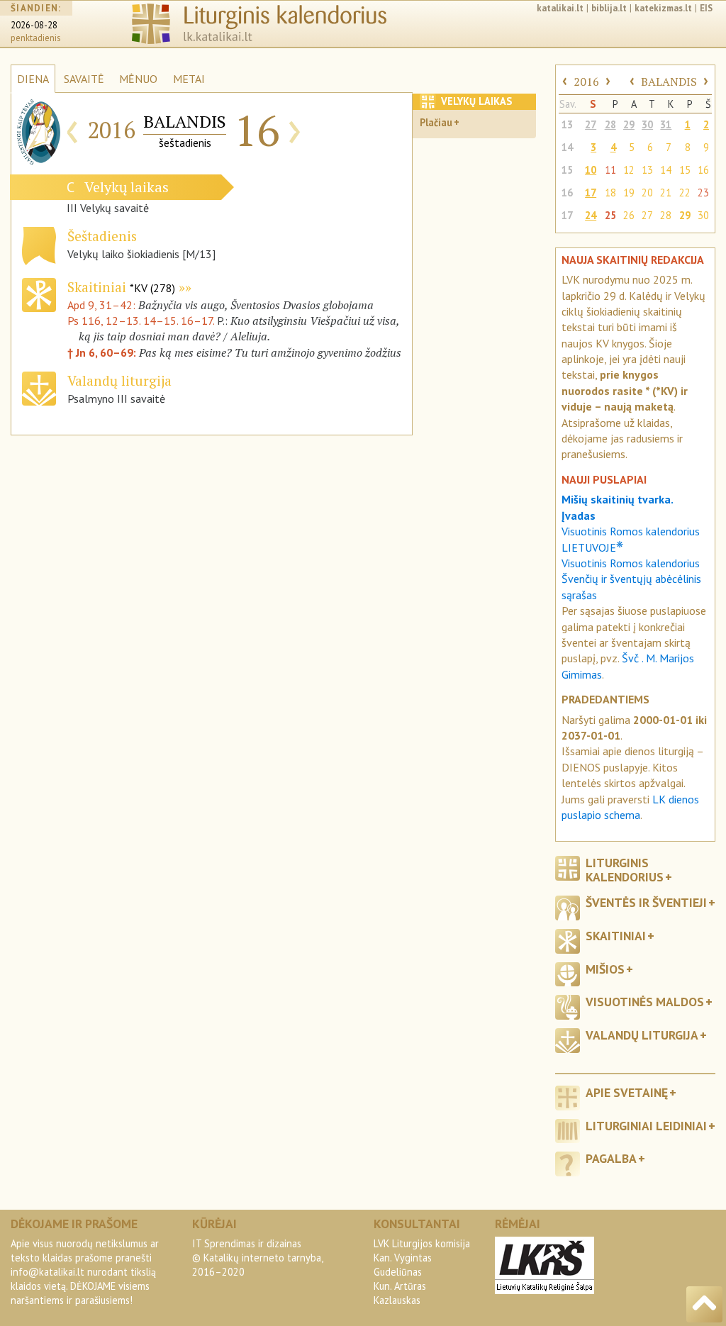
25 (610, 215)
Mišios (605, 969)
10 (590, 170)
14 (567, 147)
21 (665, 192)
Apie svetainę (627, 1092)
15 (567, 170)
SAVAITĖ (84, 79)
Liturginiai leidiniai (646, 1126)
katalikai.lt (560, 8)
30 (647, 124)
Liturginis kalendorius (625, 869)
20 (647, 192)
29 (629, 124)
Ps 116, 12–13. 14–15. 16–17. (140, 320)
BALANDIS (669, 81)
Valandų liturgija (642, 1035)
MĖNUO (138, 79)
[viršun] (704, 1304)
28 (610, 124)
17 (590, 192)
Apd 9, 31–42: (102, 305)
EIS (706, 8)
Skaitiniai (121, 287)
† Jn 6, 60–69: (103, 352)
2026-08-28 (34, 25)
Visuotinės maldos (645, 1001)
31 (665, 124)
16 (703, 170)
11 (610, 170)
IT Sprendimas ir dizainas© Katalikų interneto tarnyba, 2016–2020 (257, 1257)
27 (590, 124)
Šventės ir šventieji (646, 902)
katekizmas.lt (663, 8)
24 (590, 215)
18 (610, 192)
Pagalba (611, 1158)
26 (629, 215)
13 (567, 124)
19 (629, 192)
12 (629, 170)
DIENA (33, 79)
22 (685, 192)
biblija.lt (609, 8)
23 (703, 192)
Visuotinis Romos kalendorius (631, 563)
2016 (586, 81)
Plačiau (436, 122)
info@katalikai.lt (47, 1271)
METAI (189, 79)
